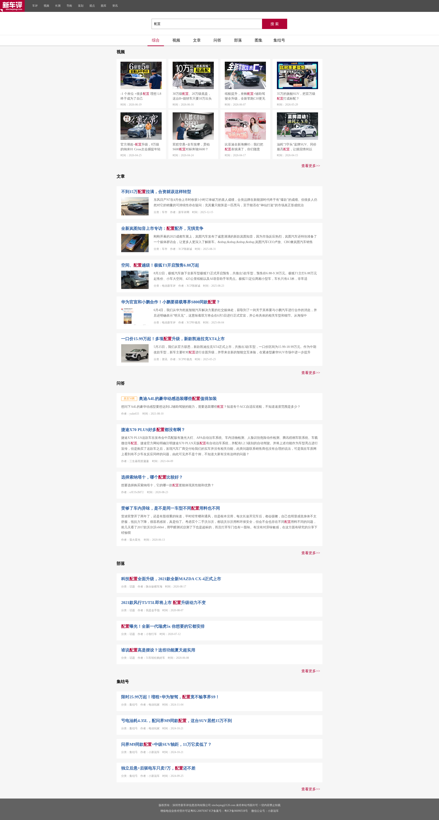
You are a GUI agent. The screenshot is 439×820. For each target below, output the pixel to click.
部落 (238, 40)
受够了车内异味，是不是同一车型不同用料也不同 (170, 508)
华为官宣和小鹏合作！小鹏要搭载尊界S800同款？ (170, 302)
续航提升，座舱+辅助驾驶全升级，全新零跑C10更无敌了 (245, 96)
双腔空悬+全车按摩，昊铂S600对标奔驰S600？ (191, 147)
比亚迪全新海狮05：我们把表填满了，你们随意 (244, 147)
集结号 (279, 40)
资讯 (115, 5)
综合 (156, 40)
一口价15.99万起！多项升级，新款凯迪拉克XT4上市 (173, 338)
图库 (103, 5)
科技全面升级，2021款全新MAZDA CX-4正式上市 (171, 579)
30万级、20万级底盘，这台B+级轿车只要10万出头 (192, 96)
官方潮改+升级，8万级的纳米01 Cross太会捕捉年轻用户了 (140, 147)
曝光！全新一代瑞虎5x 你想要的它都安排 (163, 626)
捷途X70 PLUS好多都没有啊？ (153, 429)
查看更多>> (310, 166)
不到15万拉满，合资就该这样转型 (156, 191)
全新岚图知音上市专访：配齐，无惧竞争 (162, 228)
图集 (258, 40)
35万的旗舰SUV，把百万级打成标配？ (296, 96)
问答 (217, 40)
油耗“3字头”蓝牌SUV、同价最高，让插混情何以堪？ (296, 147)
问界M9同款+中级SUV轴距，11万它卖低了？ (166, 744)
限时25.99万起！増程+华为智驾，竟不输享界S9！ (170, 697)
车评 (35, 5)
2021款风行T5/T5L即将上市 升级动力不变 (163, 602)
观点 (92, 5)
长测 (58, 5)
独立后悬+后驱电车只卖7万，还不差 (158, 768)
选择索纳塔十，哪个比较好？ (152, 477)
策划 (80, 5)
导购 (69, 5)
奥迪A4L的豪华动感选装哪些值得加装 (178, 398)
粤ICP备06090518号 (236, 810)
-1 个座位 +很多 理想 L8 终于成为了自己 (140, 96)
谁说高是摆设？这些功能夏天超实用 (158, 650)
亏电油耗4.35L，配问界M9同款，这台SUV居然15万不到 (176, 720)
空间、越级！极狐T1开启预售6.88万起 (160, 265)
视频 (46, 5)
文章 (197, 40)
